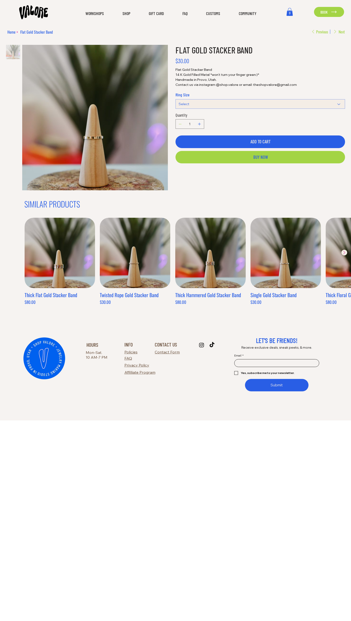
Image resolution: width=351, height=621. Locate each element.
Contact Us (166, 344)
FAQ (128, 358)
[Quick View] (60, 253)
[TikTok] (212, 345)
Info (128, 344)
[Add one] (199, 124)
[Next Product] (344, 252)
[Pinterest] (183, 176)
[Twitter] (187, 176)
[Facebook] (180, 176)
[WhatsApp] (177, 176)
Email (239, 355)
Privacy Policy (136, 365)
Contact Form (167, 352)
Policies (131, 352)
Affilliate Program (139, 372)
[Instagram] (201, 345)
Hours (92, 345)
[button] (88, 13)
